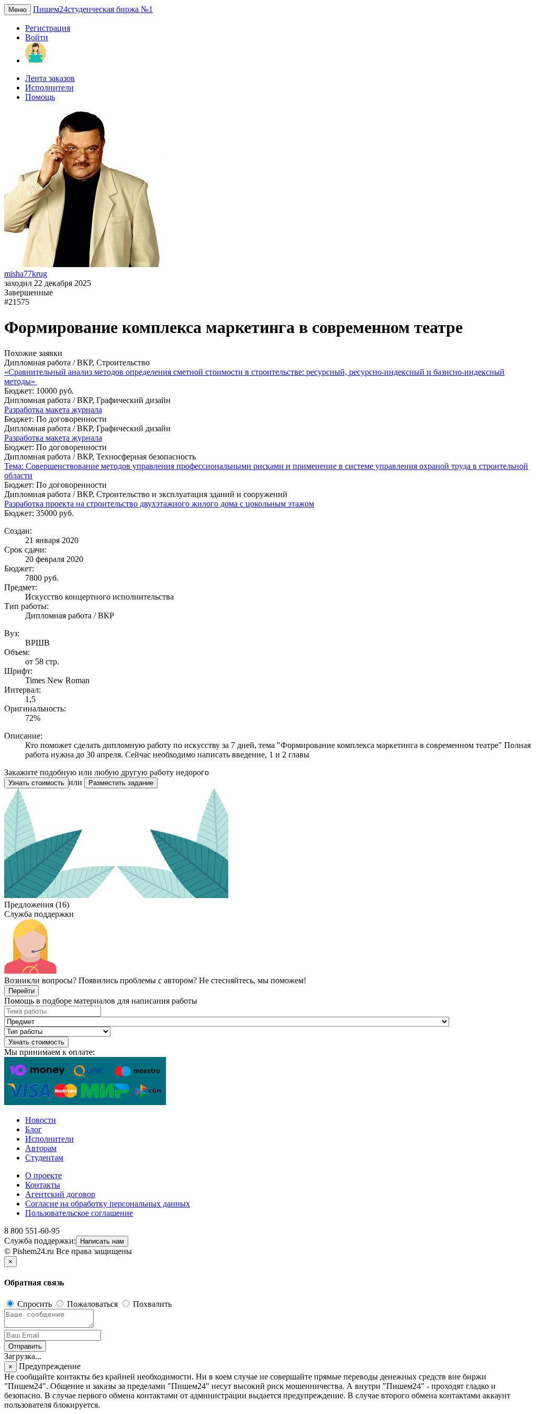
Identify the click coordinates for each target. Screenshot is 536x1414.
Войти (36, 37)
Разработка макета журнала (53, 409)
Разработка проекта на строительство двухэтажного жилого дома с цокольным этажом (159, 503)
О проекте (43, 1175)
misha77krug (25, 273)
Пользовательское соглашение (79, 1213)
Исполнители (49, 87)
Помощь (40, 97)
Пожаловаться (92, 1304)
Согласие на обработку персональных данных (107, 1203)
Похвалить (151, 1304)
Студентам (44, 1157)
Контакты (42, 1184)
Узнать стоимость (36, 783)
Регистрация (47, 28)
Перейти (21, 991)
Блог (33, 1129)
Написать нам (102, 1241)
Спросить (34, 1304)
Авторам (41, 1148)
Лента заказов (50, 78)
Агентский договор (60, 1194)
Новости (40, 1120)
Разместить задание (120, 783)
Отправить (25, 1346)
